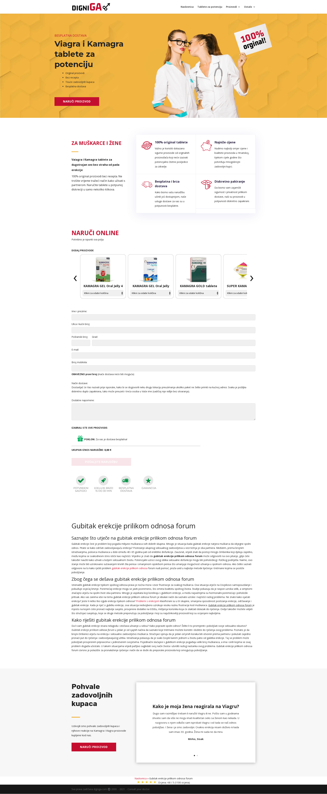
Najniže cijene (225, 142)
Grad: (95, 336)
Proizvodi (231, 7)
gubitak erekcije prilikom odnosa (129, 568)
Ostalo (248, 7)
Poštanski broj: (80, 336)
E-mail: (75, 349)
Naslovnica (187, 7)
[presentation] (75, 278)
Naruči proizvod (77, 101)
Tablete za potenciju (209, 7)
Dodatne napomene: (83, 400)
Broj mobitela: (79, 362)
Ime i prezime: (79, 311)
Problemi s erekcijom (147, 601)
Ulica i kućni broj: (81, 324)
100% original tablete (171, 142)
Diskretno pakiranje (229, 181)
